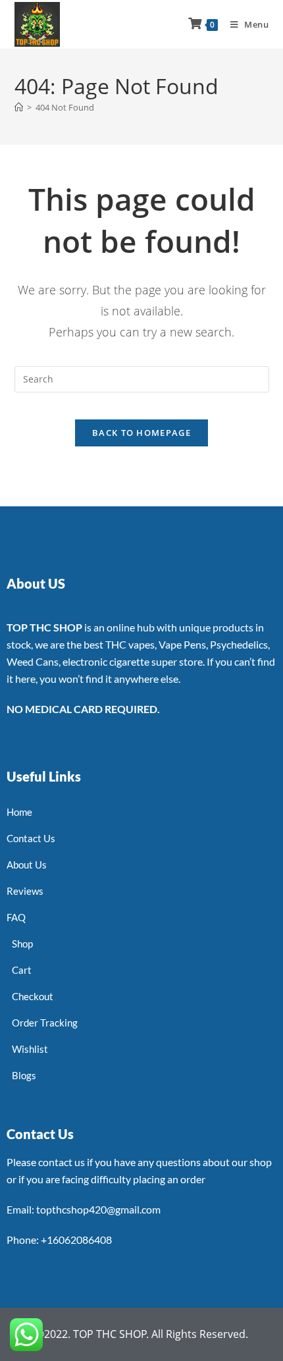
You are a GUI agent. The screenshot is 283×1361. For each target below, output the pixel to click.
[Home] (18, 107)
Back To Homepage (141, 433)
